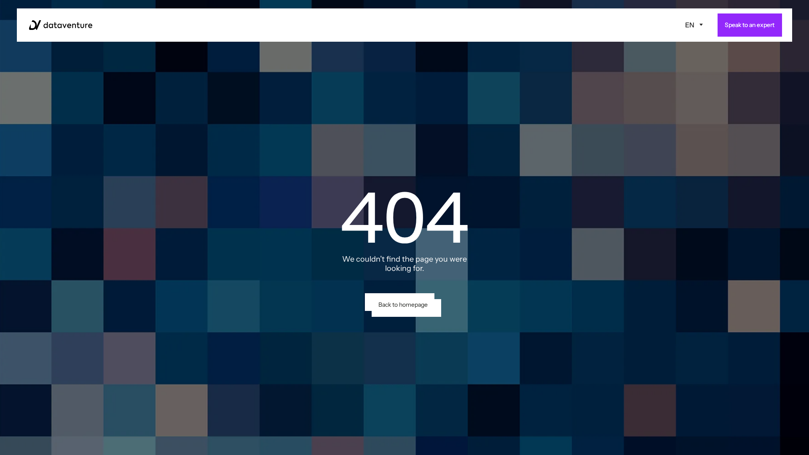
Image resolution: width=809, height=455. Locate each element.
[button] (694, 25)
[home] (60, 25)
